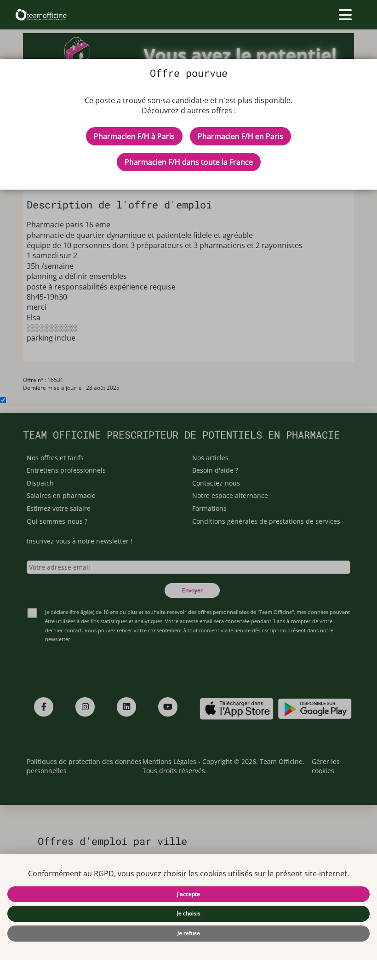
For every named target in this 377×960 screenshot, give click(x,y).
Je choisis (188, 913)
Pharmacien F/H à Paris (134, 136)
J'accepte (188, 894)
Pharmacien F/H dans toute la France (189, 162)
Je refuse (188, 933)
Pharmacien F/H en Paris (240, 136)
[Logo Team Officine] (41, 14)
